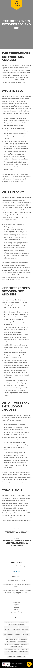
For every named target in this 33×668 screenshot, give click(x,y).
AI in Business (16, 602)
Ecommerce (16, 607)
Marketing (16, 609)
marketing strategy (12, 639)
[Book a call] (29, 664)
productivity (24, 644)
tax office (8, 654)
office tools (23, 639)
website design (21, 656)
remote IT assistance (17, 646)
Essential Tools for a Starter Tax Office (16, 580)
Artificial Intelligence (11, 627)
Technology (16, 611)
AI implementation (23, 622)
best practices (24, 627)
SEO (27, 649)
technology (11, 656)
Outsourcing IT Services (12, 644)
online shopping (22, 641)
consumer (25, 629)
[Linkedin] (16, 571)
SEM (23, 649)
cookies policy (19, 663)
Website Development (16, 612)
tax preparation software (20, 654)
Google (9, 636)
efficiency (26, 634)
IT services (16, 636)
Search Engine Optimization (12, 649)
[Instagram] (14, 571)
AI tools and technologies (16, 624)
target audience (23, 651)
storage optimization (11, 651)
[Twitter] (19, 571)
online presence (11, 641)
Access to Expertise (10, 622)
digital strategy (8, 634)
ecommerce (18, 634)
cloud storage (16, 629)
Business (16, 604)
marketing (23, 636)
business (7, 629)
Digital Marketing (16, 606)
